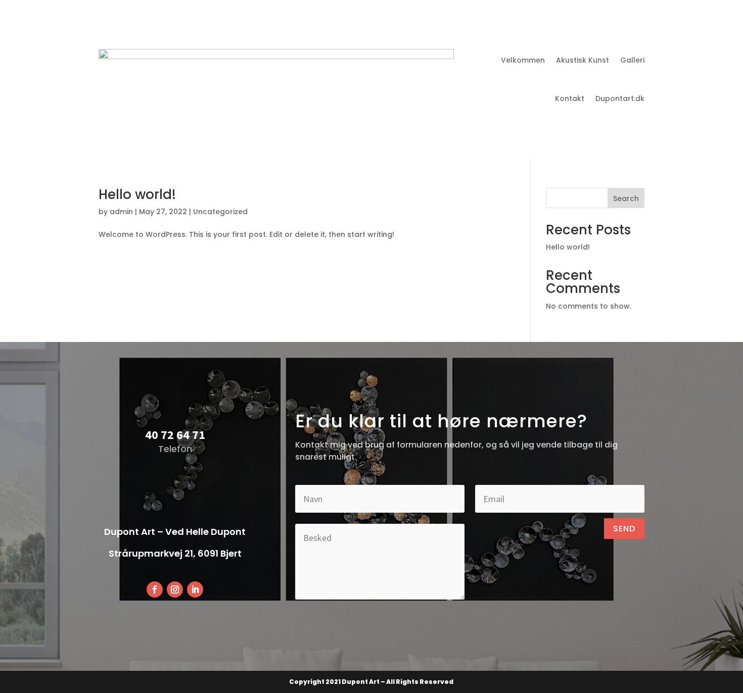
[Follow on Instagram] (175, 589)
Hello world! (137, 194)
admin (121, 212)
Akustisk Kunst (582, 60)
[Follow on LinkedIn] (195, 589)
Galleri (632, 60)
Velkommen (523, 60)
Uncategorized (220, 212)
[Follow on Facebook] (155, 589)
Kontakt (569, 98)
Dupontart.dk (619, 98)
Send (624, 528)
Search (626, 198)
